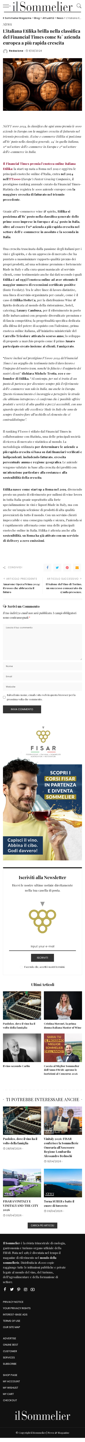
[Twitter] (57, 568)
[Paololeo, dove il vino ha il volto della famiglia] (22, 1005)
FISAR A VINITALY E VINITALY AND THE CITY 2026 (20, 1205)
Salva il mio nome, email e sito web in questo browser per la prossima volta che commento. (41, 697)
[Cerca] (78, 6)
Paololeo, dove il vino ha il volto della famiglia (20, 1141)
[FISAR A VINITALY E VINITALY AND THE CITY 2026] (22, 1183)
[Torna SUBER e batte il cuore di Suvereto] (63, 1183)
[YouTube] (33, 1289)
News (7, 24)
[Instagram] (26, 1289)
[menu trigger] (8, 6)
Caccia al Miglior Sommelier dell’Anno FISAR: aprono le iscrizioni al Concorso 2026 (61, 1069)
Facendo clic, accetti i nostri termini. (44, 966)
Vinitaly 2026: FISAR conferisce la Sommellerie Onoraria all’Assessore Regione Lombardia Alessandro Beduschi (61, 1147)
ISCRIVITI (42, 958)
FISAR (7, 1253)
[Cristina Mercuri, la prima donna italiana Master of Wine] (63, 1005)
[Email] (77, 568)
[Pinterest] (67, 568)
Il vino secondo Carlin (16, 1066)
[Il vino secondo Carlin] (22, 1047)
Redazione (16, 51)
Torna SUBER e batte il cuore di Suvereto (59, 1203)
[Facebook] (47, 568)
